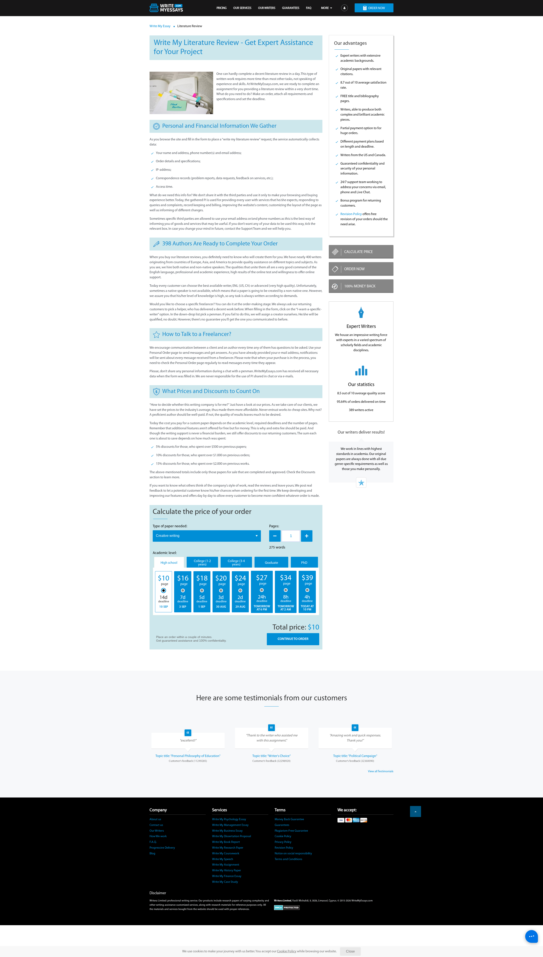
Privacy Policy (283, 842)
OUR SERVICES (242, 8)
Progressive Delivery (162, 847)
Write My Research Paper (227, 847)
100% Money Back (359, 286)
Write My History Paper (226, 870)
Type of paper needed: (170, 526)
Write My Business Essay (227, 830)
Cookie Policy (283, 836)
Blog (152, 853)
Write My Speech (222, 859)
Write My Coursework (225, 853)
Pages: (274, 526)
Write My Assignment (225, 864)
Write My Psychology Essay (229, 819)
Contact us (156, 825)
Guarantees (282, 825)
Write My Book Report (226, 842)
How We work (158, 836)
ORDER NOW (376, 8)
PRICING (222, 8)
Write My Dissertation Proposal (231, 836)
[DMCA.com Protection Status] (334, 907)
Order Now (354, 269)
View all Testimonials (380, 771)
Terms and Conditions (288, 859)
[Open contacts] (531, 936)
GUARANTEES (290, 8)
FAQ (308, 8)
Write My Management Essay (230, 825)
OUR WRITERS (266, 8)
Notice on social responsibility (293, 853)
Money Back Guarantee (289, 819)
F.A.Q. (153, 842)
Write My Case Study (225, 882)
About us (155, 819)
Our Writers (157, 830)
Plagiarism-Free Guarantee (291, 830)
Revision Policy (351, 214)
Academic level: (165, 553)
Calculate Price (358, 252)
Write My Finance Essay (226, 876)
